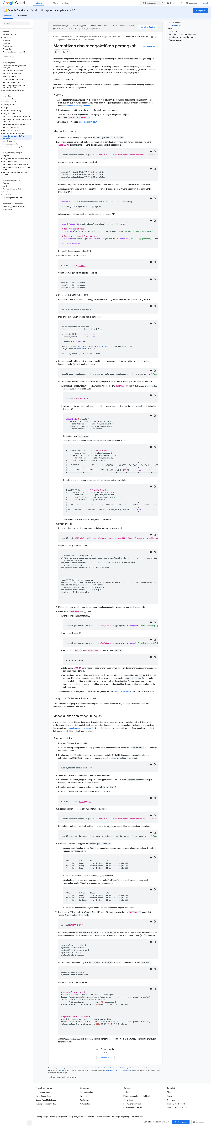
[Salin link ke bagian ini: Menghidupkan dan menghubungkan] (104, 716)
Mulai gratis (200, 10)
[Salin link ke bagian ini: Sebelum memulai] (75, 79)
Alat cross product (61, 3)
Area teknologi (39, 3)
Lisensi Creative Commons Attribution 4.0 (112, 1068)
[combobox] (152, 3)
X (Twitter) (171, 1100)
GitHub (126, 1092)
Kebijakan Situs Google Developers (118, 1070)
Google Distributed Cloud (22, 10)
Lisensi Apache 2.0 (64, 1070)
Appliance (62, 10)
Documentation (66, 37)
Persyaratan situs (64, 1117)
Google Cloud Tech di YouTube (178, 1108)
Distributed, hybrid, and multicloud (87, 37)
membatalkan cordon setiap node (79, 728)
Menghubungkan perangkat (78, 106)
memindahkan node (122, 691)
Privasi (52, 1117)
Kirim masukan (149, 46)
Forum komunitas (86, 1092)
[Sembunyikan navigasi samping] (29, 1122)
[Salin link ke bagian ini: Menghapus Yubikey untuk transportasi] (99, 698)
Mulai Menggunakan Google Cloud (136, 1096)
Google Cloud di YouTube (176, 1104)
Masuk (205, 3)
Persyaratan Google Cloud (84, 1117)
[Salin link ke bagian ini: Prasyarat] (66, 94)
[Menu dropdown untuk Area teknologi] (48, 3)
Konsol (173, 3)
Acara (169, 1096)
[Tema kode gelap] (151, 151)
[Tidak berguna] (156, 37)
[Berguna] (152, 37)
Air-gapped (47, 10)
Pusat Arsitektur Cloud (132, 1104)
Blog (169, 1092)
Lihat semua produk (43, 1092)
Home (55, 37)
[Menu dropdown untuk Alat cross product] (71, 3)
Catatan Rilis (84, 1100)
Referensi (22, 16)
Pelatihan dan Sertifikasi (132, 1108)
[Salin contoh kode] (155, 151)
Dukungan (83, 1096)
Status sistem (85, 1104)
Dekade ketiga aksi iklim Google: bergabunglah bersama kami (119, 1117)
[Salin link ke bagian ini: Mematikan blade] (78, 131)
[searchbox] (16, 23)
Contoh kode (128, 1100)
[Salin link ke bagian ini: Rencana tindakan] (75, 738)
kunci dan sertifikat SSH (89, 122)
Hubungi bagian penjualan (46, 1104)
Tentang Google (42, 1117)
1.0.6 (74, 10)
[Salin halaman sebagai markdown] (64, 52)
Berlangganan (181, 1122)
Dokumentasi (8, 16)
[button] (16, 37)
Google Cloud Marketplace (46, 1100)
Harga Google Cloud (43, 1096)
